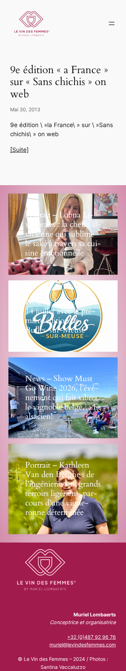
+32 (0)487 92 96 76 (91, 637)
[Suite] (19, 149)
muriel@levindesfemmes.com (82, 645)
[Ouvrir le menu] (111, 23)
